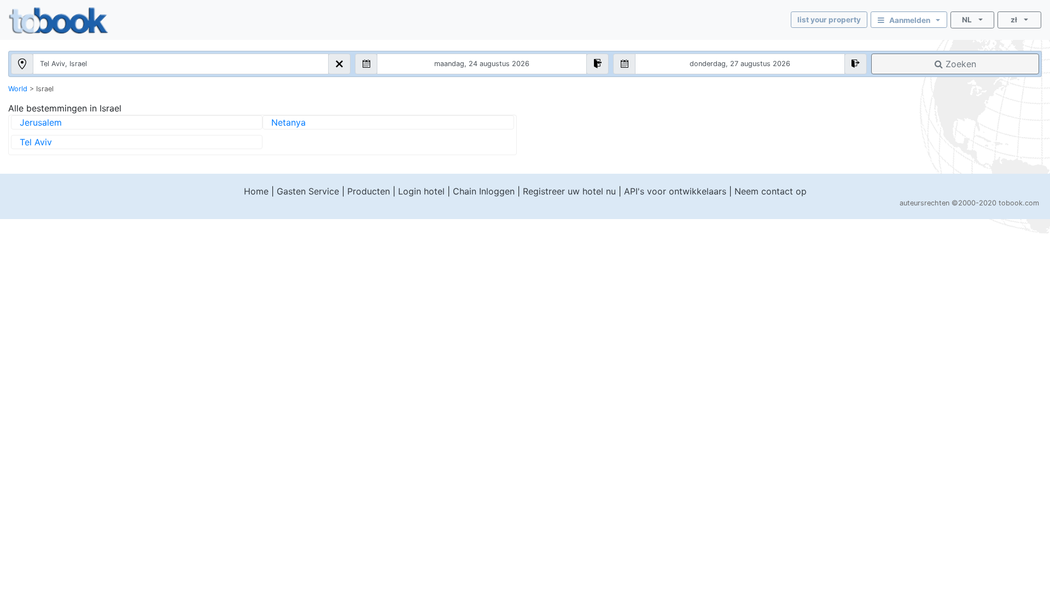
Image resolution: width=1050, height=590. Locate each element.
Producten (368, 191)
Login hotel (421, 191)
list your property (829, 19)
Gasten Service (308, 191)
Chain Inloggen (484, 191)
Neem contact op (770, 191)
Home (256, 191)
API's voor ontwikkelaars (675, 191)
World (17, 89)
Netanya (288, 122)
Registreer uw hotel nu (569, 191)
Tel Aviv (36, 142)
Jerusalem (41, 122)
